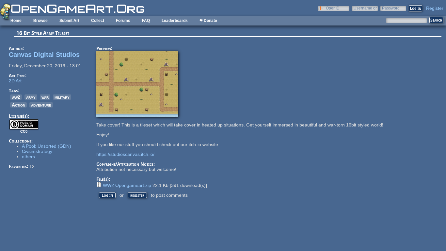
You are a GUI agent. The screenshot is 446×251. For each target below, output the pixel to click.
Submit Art (69, 20)
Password (391, 8)
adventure (41, 105)
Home (16, 20)
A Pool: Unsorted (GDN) (46, 146)
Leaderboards (175, 20)
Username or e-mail (365, 8)
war (45, 97)
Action (18, 105)
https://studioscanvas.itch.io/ (125, 154)
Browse (40, 20)
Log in (107, 195)
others (28, 156)
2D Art (15, 80)
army (31, 97)
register (137, 195)
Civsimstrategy (37, 151)
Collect (97, 20)
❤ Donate (208, 20)
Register (434, 8)
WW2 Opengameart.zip (127, 185)
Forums (123, 20)
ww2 (16, 97)
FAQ (146, 20)
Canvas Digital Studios (44, 54)
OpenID (333, 8)
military (62, 97)
